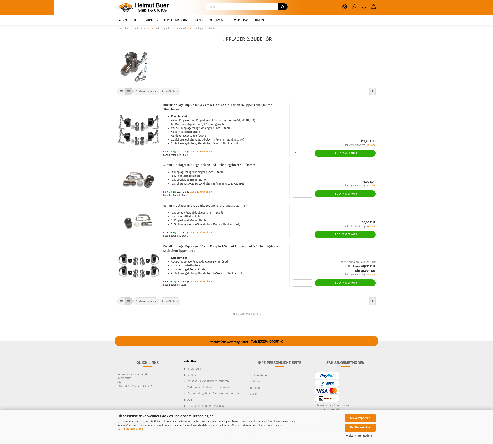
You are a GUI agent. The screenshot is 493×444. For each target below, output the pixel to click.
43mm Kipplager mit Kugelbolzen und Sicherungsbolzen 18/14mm (209, 165)
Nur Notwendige (360, 427)
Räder (199, 20)
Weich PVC (241, 20)
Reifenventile (218, 20)
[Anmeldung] (354, 6)
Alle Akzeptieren (360, 418)
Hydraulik (151, 20)
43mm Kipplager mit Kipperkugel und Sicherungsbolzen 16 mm (207, 205)
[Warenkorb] (373, 6)
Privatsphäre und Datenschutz (205, 406)
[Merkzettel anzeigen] (364, 6)
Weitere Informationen (360, 435)
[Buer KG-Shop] (144, 7)
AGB (189, 399)
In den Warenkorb (345, 153)
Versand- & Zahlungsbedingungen (208, 381)
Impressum (194, 368)
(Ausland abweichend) (201, 151)
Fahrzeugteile (128, 20)
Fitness (259, 20)
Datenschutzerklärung (130, 428)
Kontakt (192, 375)
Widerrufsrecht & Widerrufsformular (209, 387)
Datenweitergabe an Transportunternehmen (214, 393)
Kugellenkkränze (176, 20)
